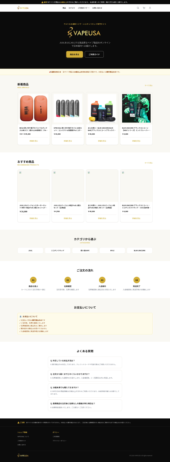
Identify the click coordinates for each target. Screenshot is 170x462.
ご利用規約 (56, 436)
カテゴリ (72, 8)
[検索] (138, 7)
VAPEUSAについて (23, 436)
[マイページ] (150, 7)
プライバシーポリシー (59, 441)
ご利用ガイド (83, 8)
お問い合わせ (97, 8)
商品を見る (74, 54)
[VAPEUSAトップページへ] (23, 8)
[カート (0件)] (144, 7)
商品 (64, 8)
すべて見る (149, 85)
